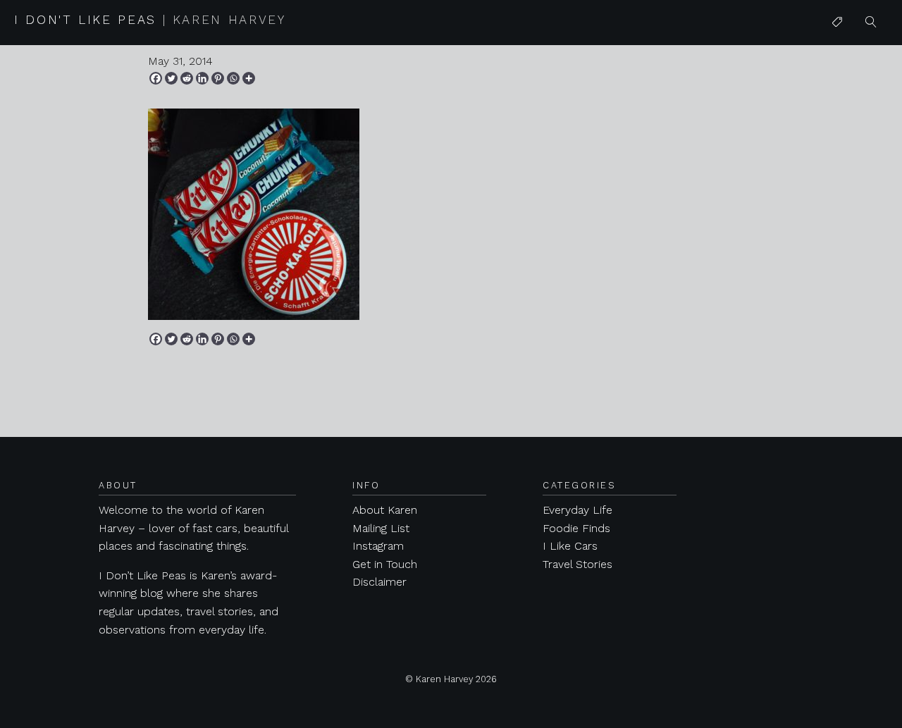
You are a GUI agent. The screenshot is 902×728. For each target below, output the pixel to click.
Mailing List (380, 528)
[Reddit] (186, 78)
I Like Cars (859, 131)
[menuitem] (837, 22)
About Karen (384, 510)
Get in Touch (384, 564)
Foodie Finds (576, 528)
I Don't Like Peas (150, 20)
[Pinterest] (217, 78)
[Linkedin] (202, 78)
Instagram (378, 546)
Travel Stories (577, 564)
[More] (248, 78)
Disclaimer (379, 581)
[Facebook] (155, 78)
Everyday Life (577, 510)
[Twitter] (171, 78)
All (838, 50)
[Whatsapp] (233, 78)
